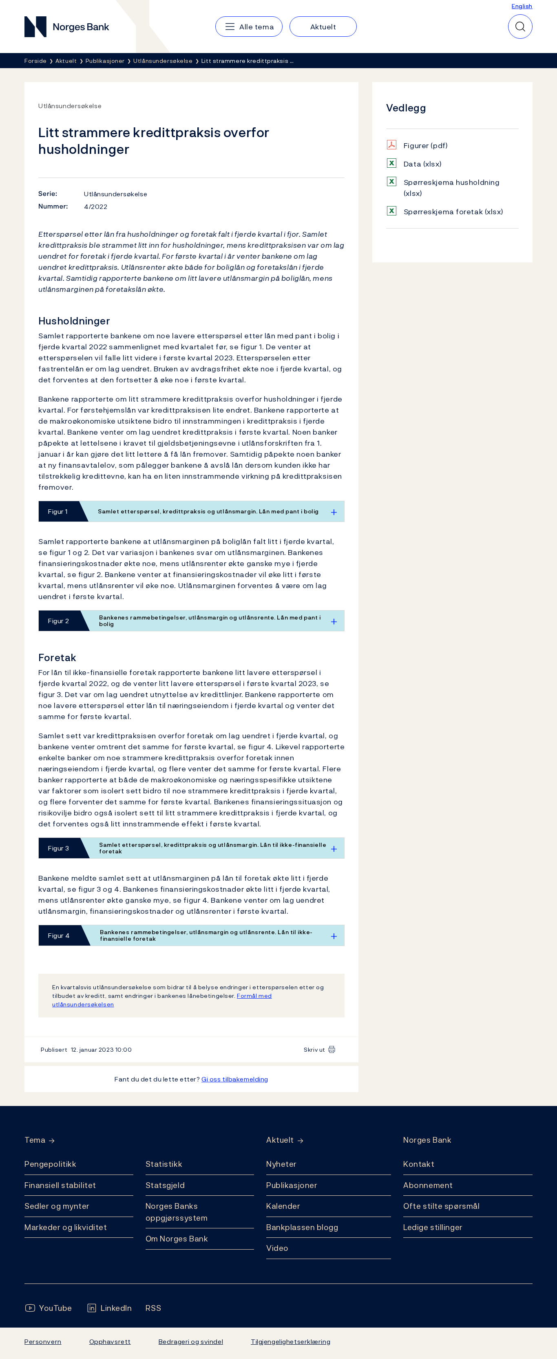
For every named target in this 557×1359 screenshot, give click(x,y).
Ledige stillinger (433, 1227)
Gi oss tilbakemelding (234, 1079)
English (522, 6)
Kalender (283, 1206)
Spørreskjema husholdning (452, 188)
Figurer (426, 145)
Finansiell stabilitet (60, 1185)
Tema (34, 1140)
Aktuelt (280, 1140)
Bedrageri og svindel (191, 1341)
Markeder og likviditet (65, 1227)
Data (423, 163)
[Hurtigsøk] (520, 26)
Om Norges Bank (177, 1238)
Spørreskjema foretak (453, 211)
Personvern (43, 1341)
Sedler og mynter (57, 1206)
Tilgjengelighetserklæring (290, 1341)
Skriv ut (314, 1049)
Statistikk (164, 1164)
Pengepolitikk (50, 1164)
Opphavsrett (110, 1341)
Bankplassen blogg (302, 1227)
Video (277, 1248)
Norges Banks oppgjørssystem (177, 1212)
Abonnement (428, 1185)
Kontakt (418, 1164)
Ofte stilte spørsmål (441, 1206)
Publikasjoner (291, 1185)
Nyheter (281, 1164)
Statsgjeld (165, 1185)
